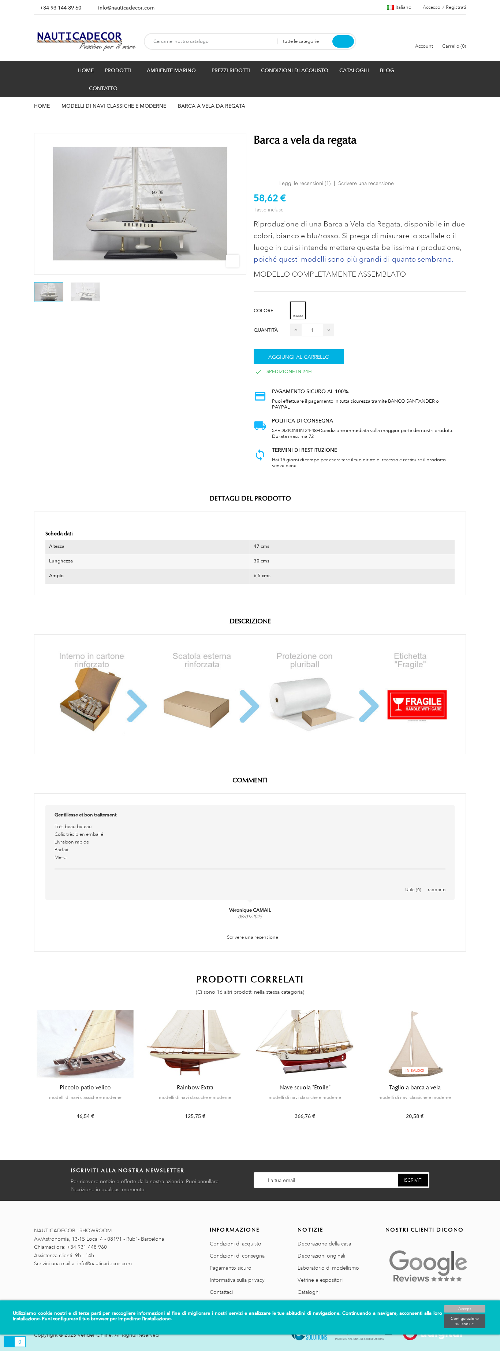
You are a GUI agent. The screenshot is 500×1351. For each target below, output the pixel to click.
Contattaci (221, 1292)
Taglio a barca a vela (415, 1087)
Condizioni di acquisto (235, 1243)
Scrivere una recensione (366, 183)
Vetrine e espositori (320, 1280)
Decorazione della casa (324, 1243)
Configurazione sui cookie (465, 1321)
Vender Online (95, 1335)
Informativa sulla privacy (237, 1280)
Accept (464, 1308)
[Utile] (413, 882)
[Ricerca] (343, 41)
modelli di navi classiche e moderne (85, 1097)
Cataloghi (309, 1292)
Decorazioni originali (321, 1255)
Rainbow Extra (195, 1087)
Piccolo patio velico (85, 1087)
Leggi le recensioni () (305, 183)
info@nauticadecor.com (126, 7)
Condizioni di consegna (237, 1255)
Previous (29, 1070)
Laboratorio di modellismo (328, 1268)
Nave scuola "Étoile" (305, 1087)
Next (470, 1070)
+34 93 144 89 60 (60, 7)
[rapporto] (437, 882)
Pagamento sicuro (230, 1268)
